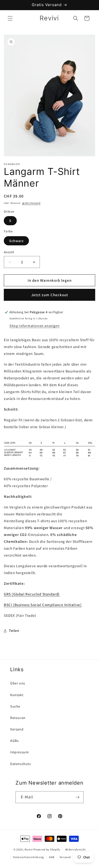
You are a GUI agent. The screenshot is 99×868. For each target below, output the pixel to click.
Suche (15, 706)
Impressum (19, 752)
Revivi (29, 849)
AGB (52, 857)
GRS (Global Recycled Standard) (32, 594)
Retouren (18, 717)
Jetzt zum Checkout (49, 294)
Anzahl (9, 252)
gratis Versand (31, 203)
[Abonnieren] (77, 797)
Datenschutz (20, 763)
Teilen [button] (14, 630)
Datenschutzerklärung (28, 857)
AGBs (14, 740)
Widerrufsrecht (75, 849)
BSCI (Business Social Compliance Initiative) (42, 604)
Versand (16, 729)
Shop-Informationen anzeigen (34, 325)
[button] (10, 18)
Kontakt (16, 695)
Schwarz (16, 240)
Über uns (17, 683)
